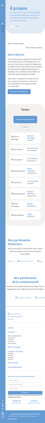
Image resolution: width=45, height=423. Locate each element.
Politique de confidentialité (33, 414)
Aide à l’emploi (11, 338)
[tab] (25, 119)
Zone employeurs (15, 367)
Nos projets (10, 357)
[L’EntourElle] (39, 297)
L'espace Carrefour (15, 351)
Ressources (10, 359)
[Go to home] (3, 12)
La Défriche (10, 340)
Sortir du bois (11, 342)
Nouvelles (10, 355)
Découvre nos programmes (19, 92)
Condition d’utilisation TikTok (18, 414)
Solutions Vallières (12, 419)
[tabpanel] (25, 176)
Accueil (11, 327)
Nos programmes (15, 336)
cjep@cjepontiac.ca (34, 403)
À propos (11, 332)
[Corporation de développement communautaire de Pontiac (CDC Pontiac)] (21, 297)
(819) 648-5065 (16, 403)
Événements (11, 353)
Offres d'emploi (14, 347)
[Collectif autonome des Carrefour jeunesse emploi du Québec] (25, 261)
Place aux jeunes (12, 343)
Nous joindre (13, 362)
